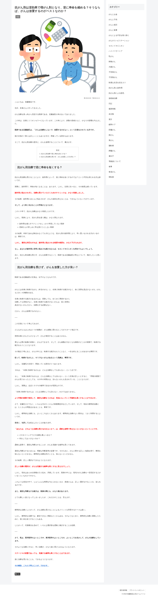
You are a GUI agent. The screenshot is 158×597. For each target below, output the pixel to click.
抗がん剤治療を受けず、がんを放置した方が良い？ (58, 157)
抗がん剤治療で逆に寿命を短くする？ (54, 154)
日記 (18, 574)
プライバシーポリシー (136, 590)
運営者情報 (123, 590)
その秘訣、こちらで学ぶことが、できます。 (32, 565)
